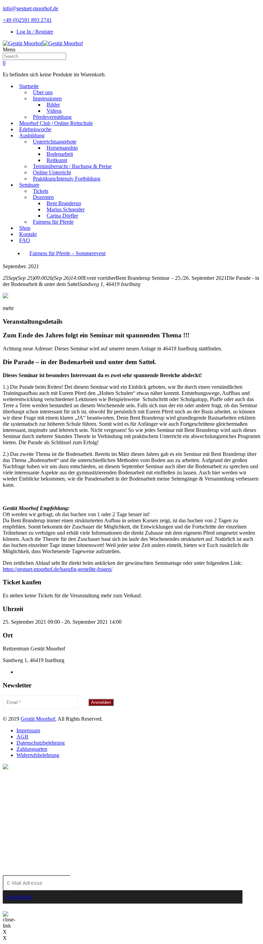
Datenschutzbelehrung (40, 743)
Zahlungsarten (31, 749)
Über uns (43, 92)
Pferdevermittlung (52, 117)
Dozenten (43, 197)
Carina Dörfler (62, 216)
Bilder (53, 105)
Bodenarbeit (60, 154)
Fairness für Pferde (53, 222)
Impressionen (47, 98)
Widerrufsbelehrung (37, 755)
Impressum (28, 730)
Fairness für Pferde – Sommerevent (67, 253)
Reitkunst (57, 160)
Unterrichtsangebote (54, 142)
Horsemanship (62, 148)
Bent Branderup (64, 203)
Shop (24, 228)
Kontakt (28, 234)
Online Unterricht (52, 172)
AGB (22, 737)
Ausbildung (32, 135)
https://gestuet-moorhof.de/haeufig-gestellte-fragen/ (57, 569)
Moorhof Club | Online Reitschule (56, 123)
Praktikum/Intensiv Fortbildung (66, 179)
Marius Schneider (66, 209)
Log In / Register (34, 32)
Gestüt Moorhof (38, 719)
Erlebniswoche (35, 129)
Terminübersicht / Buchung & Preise (72, 166)
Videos (54, 111)
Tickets (40, 191)
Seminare (29, 185)
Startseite (29, 86)
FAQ (24, 240)
